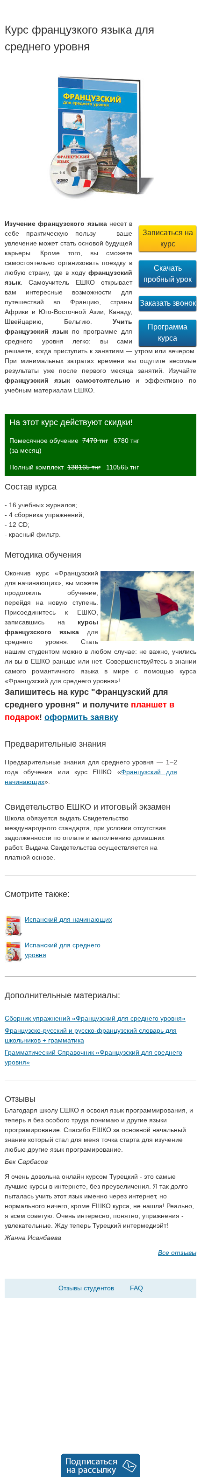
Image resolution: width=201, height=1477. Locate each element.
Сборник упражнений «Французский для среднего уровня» (95, 1018)
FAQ (136, 1288)
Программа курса (167, 332)
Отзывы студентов (86, 1288)
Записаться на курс (168, 238)
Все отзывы (177, 1252)
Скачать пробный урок (168, 273)
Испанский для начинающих (68, 919)
